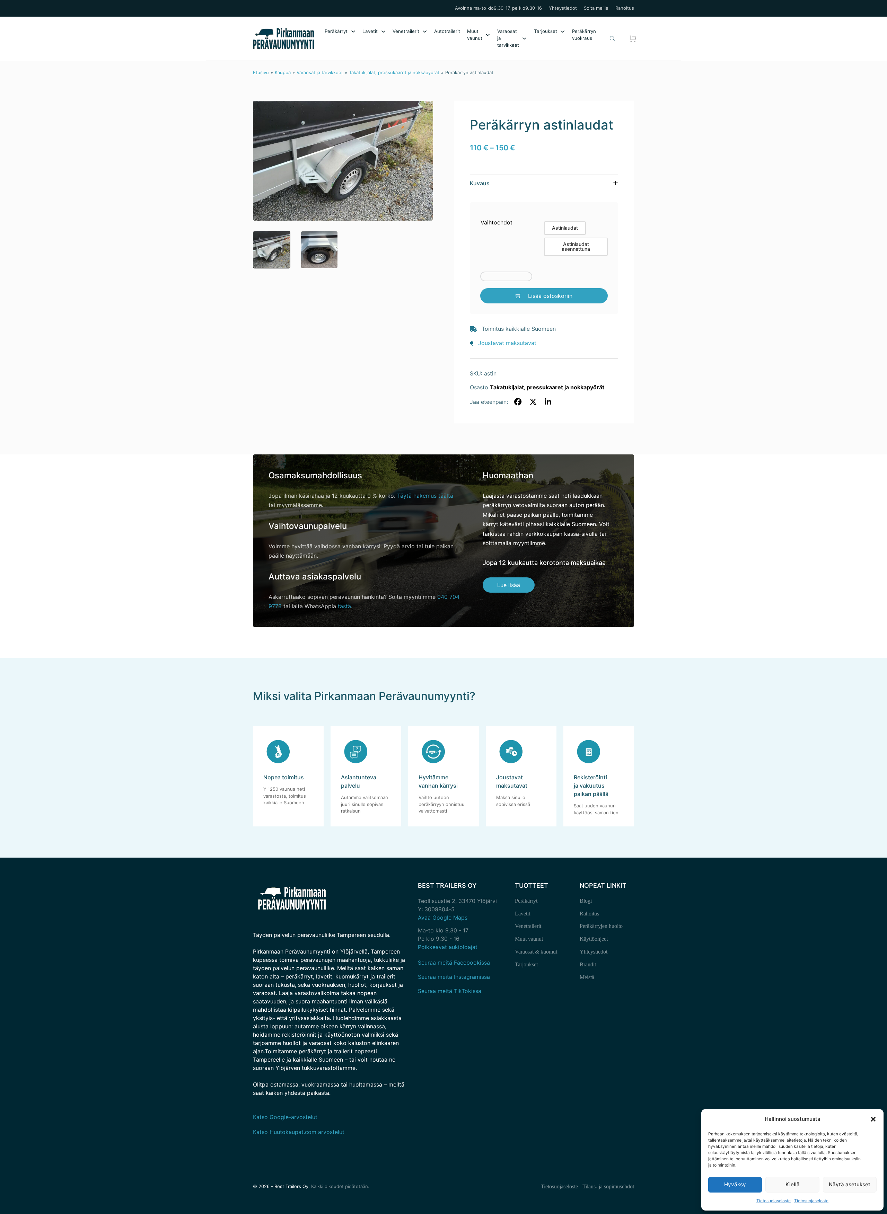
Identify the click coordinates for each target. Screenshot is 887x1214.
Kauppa (283, 72)
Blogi (586, 901)
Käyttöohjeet (594, 939)
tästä (344, 606)
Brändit (588, 964)
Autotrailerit (447, 31)
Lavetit (370, 31)
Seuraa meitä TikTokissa (449, 990)
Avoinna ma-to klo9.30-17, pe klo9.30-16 (498, 8)
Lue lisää (508, 585)
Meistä (587, 977)
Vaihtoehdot (496, 222)
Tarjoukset (545, 31)
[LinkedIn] (548, 402)
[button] (873, 1119)
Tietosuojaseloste (773, 1200)
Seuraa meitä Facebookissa (454, 962)
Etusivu (261, 72)
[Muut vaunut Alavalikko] (487, 35)
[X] (533, 402)
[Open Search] (612, 39)
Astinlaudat (565, 228)
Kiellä (792, 1184)
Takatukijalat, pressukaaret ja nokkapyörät (394, 72)
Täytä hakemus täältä (425, 495)
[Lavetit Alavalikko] (383, 31)
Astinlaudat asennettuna (576, 246)
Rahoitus (624, 8)
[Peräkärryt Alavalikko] (353, 31)
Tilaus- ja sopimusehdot (608, 1186)
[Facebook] (518, 402)
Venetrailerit (406, 31)
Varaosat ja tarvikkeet (508, 38)
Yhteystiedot (563, 8)
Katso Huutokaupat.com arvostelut (298, 1131)
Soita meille (596, 8)
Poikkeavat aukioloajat (447, 946)
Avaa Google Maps (442, 917)
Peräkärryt (336, 31)
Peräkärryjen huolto (601, 926)
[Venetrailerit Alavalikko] (424, 31)
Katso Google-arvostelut (285, 1117)
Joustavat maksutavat (507, 342)
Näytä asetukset (849, 1184)
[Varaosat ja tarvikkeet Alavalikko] (524, 38)
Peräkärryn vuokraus (584, 34)
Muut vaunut (474, 34)
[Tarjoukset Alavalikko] (562, 31)
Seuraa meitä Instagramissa (454, 976)
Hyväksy (735, 1184)
